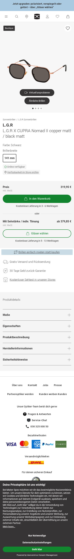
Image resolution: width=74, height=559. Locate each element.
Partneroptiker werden (20, 394)
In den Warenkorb (39, 198)
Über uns (17, 385)
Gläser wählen (39, 233)
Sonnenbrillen (9, 119)
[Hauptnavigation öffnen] (6, 16)
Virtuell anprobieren (39, 92)
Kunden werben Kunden (53, 394)
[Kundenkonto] (47, 16)
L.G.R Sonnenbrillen (27, 119)
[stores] (26, 16)
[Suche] (16, 16)
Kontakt (32, 385)
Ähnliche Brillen (37, 100)
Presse (58, 385)
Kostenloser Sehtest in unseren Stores (32, 280)
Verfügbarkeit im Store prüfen (23, 172)
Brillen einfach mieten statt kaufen (39, 252)
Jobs (45, 385)
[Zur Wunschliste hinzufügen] (67, 28)
